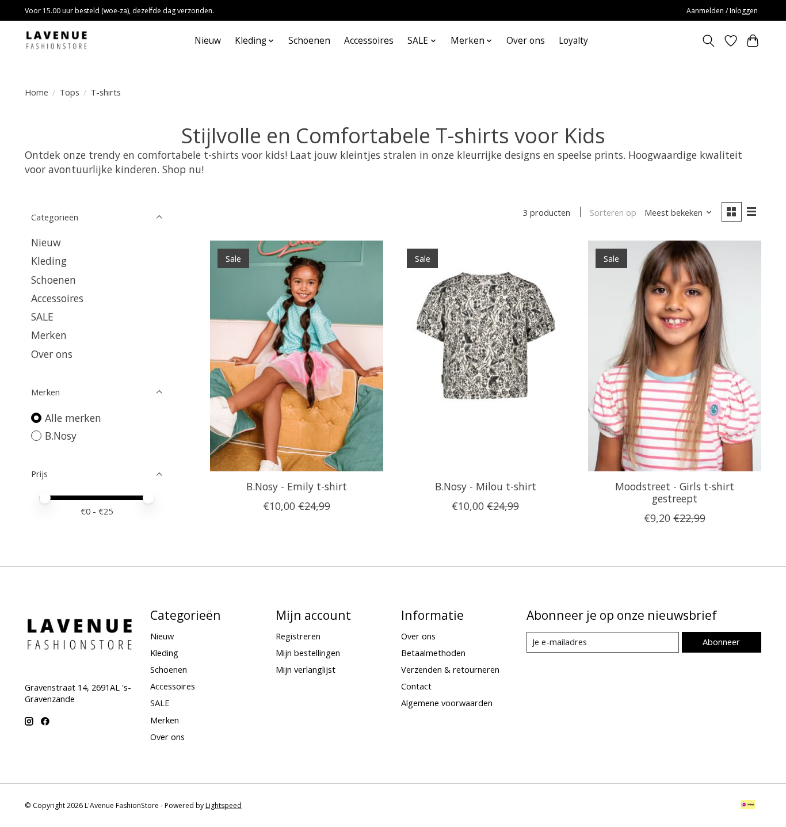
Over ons (525, 41)
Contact (416, 686)
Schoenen (309, 41)
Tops (69, 92)
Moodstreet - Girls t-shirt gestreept (674, 492)
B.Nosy (61, 436)
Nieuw (207, 41)
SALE (42, 316)
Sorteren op (613, 212)
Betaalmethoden (433, 652)
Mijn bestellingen (308, 652)
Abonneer (721, 641)
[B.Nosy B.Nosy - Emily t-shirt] (296, 356)
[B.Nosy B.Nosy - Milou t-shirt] (485, 356)
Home (36, 92)
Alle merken (73, 418)
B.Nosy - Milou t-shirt (485, 486)
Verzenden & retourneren (450, 669)
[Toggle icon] (708, 41)
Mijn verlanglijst (305, 669)
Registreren (298, 636)
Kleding (49, 261)
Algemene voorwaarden (447, 702)
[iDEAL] (748, 805)
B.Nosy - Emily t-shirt (296, 486)
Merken (49, 335)
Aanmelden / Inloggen (722, 11)
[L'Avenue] (56, 40)
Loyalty (573, 41)
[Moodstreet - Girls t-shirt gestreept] (674, 356)
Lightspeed (223, 805)
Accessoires (369, 41)
